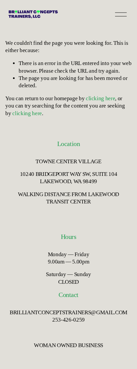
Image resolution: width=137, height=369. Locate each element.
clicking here (100, 98)
